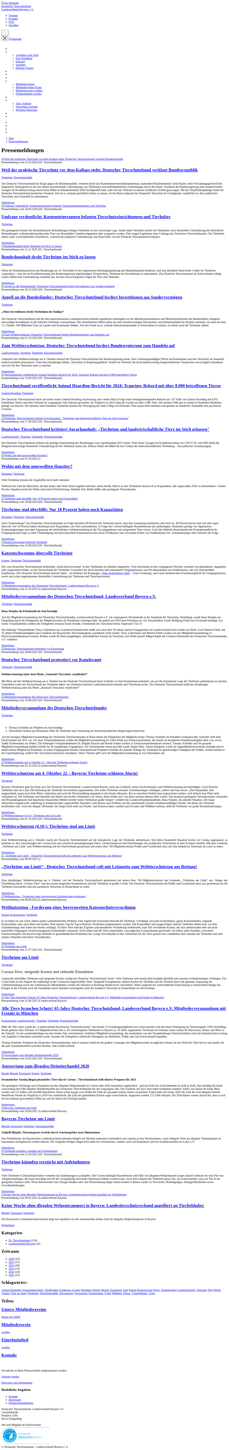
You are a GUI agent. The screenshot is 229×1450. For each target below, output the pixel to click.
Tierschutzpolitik (22, 177)
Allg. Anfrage (23, 103)
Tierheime (7, 177)
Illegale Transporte (20, 1073)
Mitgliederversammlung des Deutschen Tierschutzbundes (54, 707)
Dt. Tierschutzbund (19, 1240)
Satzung (20, 61)
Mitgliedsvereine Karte (29, 87)
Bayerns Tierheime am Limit (28, 1118)
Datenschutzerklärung (21, 1402)
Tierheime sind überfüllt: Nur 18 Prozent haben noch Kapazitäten (62, 509)
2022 (11, 1271)
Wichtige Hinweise (26, 109)
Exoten (76, 1290)
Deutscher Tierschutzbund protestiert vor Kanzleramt (51, 659)
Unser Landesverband (21, 51)
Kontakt (13, 18)
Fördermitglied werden (29, 93)
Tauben (5, 1293)
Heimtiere (7, 473)
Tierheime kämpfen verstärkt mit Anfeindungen (45, 1162)
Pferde (217, 1290)
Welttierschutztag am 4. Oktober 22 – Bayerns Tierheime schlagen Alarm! (69, 773)
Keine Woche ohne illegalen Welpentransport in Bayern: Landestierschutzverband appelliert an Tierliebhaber (102, 1205)
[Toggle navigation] (5, 33)
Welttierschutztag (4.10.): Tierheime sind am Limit (48, 826)
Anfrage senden (10, 1376)
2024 (11, 1265)
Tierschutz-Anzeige (27, 106)
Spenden (13, 25)
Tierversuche (66, 1293)
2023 (11, 1268)
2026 (11, 1258)
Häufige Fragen (24, 68)
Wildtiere (117, 1293)
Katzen (5, 560)
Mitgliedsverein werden (29, 90)
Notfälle (13, 97)
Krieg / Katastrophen (165, 1290)
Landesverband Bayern (22, 1243)
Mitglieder (14, 80)
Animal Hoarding (11, 393)
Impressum (15, 1399)
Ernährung (65, 1290)
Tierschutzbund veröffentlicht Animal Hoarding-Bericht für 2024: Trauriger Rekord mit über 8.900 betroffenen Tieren (111, 385)
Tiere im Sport (19, 1293)
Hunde (5, 1073)
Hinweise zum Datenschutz (16, 1382)
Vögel (107, 1293)
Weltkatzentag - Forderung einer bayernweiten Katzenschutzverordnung (68, 907)
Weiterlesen (7, 202)
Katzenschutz (17, 914)
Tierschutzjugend (18, 116)
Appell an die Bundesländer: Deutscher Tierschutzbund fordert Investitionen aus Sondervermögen (91, 297)
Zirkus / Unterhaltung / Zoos (139, 1293)
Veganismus (81, 1293)
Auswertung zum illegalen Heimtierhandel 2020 (45, 1066)
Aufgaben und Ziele (27, 55)
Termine (13, 15)
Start (11, 48)
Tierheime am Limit (20, 957)
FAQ (11, 21)
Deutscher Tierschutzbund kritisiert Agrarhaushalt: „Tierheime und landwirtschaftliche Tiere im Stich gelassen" (105, 429)
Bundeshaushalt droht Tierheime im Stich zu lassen (48, 256)
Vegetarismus (95, 1293)
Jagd (125, 1290)
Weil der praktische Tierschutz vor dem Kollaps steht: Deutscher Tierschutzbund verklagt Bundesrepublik (99, 170)
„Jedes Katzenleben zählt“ (115, 573)
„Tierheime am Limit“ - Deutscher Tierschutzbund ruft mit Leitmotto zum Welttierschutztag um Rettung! (99, 866)
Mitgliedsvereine (25, 84)
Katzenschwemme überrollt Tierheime (37, 553)
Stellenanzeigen (17, 113)
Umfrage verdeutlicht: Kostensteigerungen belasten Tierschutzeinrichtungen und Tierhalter (86, 216)
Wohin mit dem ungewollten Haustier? (36, 466)
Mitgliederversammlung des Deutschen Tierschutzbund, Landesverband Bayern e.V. (78, 596)
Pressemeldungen (18, 74)
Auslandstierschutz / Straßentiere (40, 1290)
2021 (11, 1275)
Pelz (210, 1290)
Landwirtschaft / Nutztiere (16, 352)
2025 (11, 1262)
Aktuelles (14, 71)
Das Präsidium (24, 58)
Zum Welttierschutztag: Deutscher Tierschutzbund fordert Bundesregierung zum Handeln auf (88, 345)
